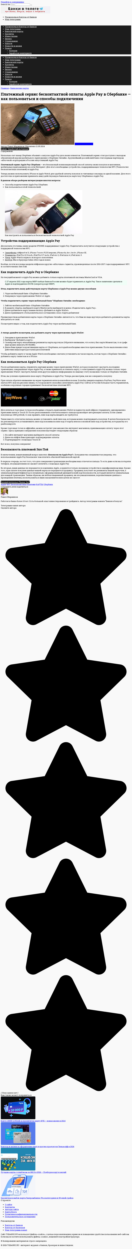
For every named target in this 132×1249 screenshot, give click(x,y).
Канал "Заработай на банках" (15, 149)
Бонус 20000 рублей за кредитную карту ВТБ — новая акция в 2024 (33, 1121)
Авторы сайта (12, 1209)
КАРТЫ (39, 484)
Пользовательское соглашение (20, 1216)
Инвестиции (11, 36)
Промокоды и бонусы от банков (21, 17)
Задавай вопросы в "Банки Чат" (15, 482)
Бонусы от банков (14, 1225)
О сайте (8, 1204)
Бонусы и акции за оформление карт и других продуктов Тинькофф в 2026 (37, 1146)
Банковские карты (14, 31)
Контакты (10, 1207)
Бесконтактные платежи (23, 484)
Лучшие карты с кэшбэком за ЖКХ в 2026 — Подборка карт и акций (33, 1172)
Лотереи (13, 50)
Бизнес (8, 38)
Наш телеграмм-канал (16, 1230)
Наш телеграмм (13, 19)
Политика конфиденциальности (21, 1214)
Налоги (8, 43)
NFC (9, 484)
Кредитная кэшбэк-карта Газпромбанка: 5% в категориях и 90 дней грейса (37, 1198)
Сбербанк (48, 484)
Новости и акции (13, 46)
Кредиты (9, 34)
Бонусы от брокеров (15, 1227)
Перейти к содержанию (12, 2)
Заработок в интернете (20, 53)
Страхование (11, 41)
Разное (8, 48)
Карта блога (11, 1212)
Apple (3, 484)
